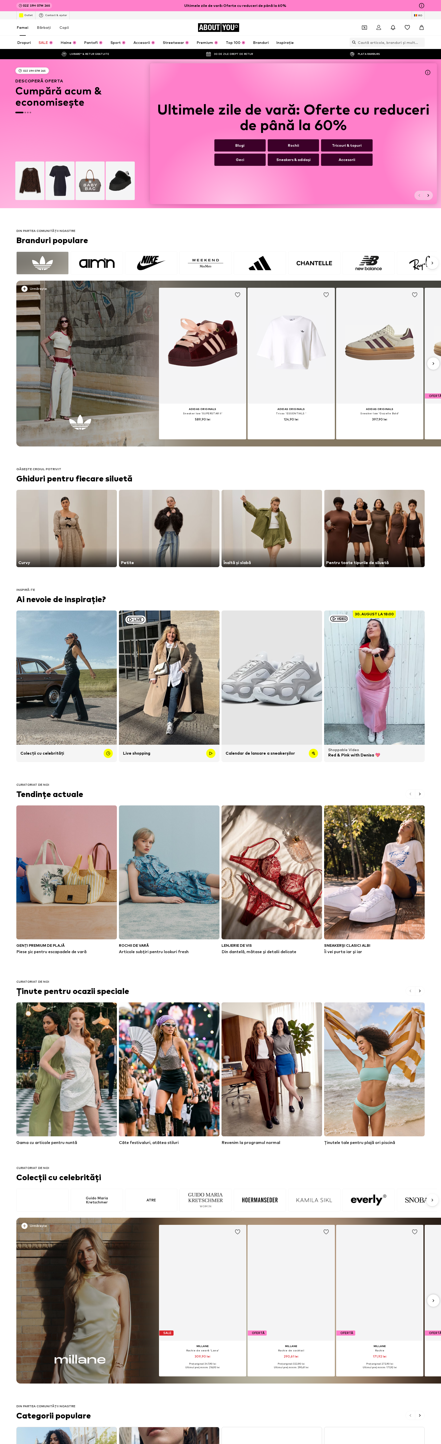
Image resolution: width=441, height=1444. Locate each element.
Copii (64, 27)
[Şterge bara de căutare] (420, 42)
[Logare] (379, 27)
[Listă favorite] (407, 27)
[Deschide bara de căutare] (353, 42)
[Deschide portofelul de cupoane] (364, 27)
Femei (22, 27)
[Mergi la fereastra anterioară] (419, 195)
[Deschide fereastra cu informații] (422, 6)
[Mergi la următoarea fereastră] (428, 195)
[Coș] (422, 27)
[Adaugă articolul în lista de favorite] (238, 295)
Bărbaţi (44, 27)
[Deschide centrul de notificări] (393, 27)
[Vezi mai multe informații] (84, 290)
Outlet (28, 15)
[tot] (226, 263)
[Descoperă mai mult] (80, 363)
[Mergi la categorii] (220, 133)
